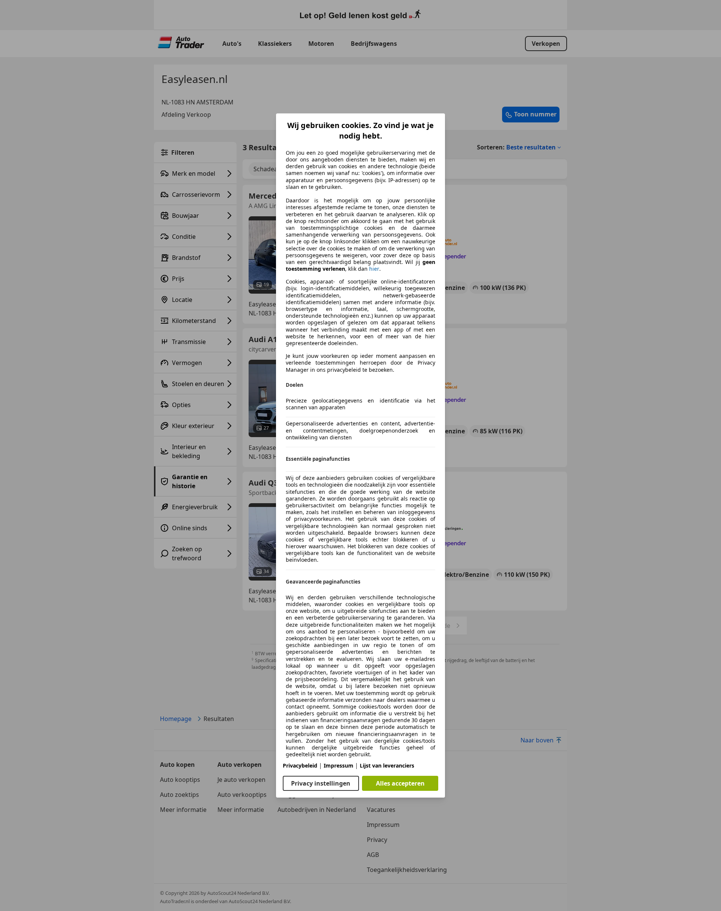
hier (374, 268)
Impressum (338, 765)
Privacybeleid (300, 765)
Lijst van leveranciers (387, 765)
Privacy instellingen (320, 783)
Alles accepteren (400, 783)
